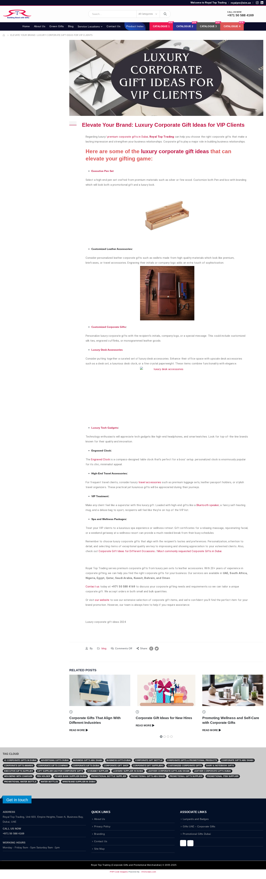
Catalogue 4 (233, 25)
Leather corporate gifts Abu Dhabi (169, 771)
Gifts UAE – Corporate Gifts (199, 826)
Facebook (151, 649)
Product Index (135, 26)
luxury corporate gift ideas (175, 151)
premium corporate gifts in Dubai (127, 136)
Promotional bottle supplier (108, 776)
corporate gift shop (116, 765)
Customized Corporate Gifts (108, 326)
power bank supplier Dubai (70, 776)
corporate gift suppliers (148, 765)
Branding (99, 834)
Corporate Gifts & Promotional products (192, 760)
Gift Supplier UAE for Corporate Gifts (60, 771)
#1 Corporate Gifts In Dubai (20, 760)
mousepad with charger (18, 776)
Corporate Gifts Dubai (86, 765)
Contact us (93, 586)
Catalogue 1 (163, 25)
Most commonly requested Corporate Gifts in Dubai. (190, 551)
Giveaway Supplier (97, 771)
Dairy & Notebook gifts (220, 765)
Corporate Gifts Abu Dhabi (237, 760)
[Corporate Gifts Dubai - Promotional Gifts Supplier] (17, 14)
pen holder (43, 776)
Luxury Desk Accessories (107, 349)
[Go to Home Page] (4, 35)
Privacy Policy (102, 826)
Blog (70, 26)
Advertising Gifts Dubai (55, 760)
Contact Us (113, 26)
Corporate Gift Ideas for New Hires (164, 718)
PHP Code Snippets (119, 872)
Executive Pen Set (102, 171)
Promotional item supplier (222, 776)
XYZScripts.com (148, 872)
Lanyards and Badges (196, 819)
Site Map (99, 848)
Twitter (157, 649)
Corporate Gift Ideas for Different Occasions (127, 551)
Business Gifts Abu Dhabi (87, 760)
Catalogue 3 (210, 25)
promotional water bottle (20, 782)
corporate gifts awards (18, 765)
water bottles (49, 782)
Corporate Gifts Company (53, 765)
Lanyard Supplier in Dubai (128, 771)
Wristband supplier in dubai (78, 782)
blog (104, 648)
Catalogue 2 (186, 25)
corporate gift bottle (148, 760)
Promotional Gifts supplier (186, 776)
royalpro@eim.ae (241, 2)
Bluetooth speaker (208, 505)
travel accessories (149, 482)
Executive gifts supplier (18, 771)
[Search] (165, 14)
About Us (39, 26)
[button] (161, 736)
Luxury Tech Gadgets (104, 427)
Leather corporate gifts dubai (212, 771)
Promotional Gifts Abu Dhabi (148, 776)
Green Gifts (56, 26)
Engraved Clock (100, 459)
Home (26, 26)
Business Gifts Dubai (119, 760)
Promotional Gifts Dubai (197, 834)
